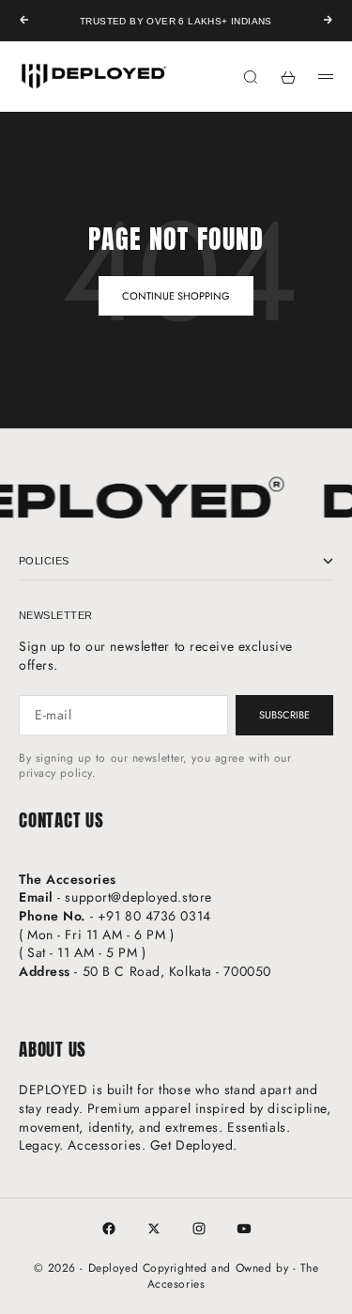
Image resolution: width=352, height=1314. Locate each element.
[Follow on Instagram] (199, 1228)
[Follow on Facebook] (108, 1228)
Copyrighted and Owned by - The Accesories (231, 1276)
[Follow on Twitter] (153, 1228)
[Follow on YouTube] (244, 1228)
